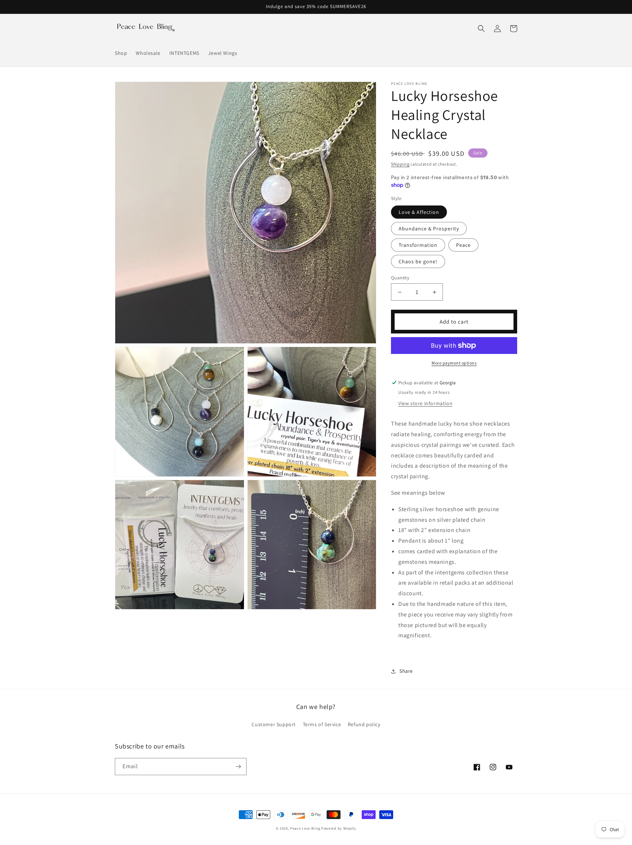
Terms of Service (322, 724)
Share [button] (406, 671)
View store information (425, 403)
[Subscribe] (238, 766)
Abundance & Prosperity (429, 228)
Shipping (400, 164)
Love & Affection (419, 212)
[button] (481, 28)
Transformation (418, 245)
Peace (463, 245)
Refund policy (364, 724)
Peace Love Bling (305, 828)
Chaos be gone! (418, 261)
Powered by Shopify (338, 828)
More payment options (454, 363)
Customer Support (274, 724)
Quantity (400, 278)
